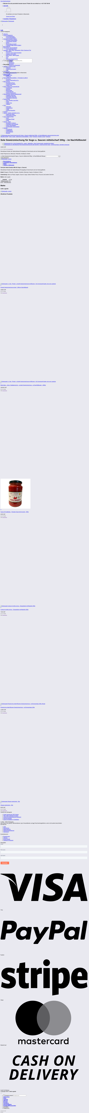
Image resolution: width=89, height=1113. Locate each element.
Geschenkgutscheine (11, 49)
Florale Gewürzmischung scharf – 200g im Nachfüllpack (14, 287)
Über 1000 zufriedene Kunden (10, 815)
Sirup (7, 56)
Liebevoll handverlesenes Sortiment (12, 817)
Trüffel (7, 109)
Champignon (9, 108)
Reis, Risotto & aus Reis (12, 100)
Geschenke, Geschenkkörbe (10, 47)
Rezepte (5, 45)
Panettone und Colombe (12, 124)
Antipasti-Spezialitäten (11, 40)
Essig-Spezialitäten (11, 37)
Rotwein (11, 60)
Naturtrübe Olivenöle (11, 96)
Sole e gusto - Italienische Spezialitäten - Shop (20, 136)
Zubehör (5, 128)
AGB (4, 826)
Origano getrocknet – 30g (7, 805)
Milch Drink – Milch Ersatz (12, 55)
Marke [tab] (5, 163)
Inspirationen (6, 71)
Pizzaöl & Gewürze (11, 84)
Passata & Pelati (10, 119)
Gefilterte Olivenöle (11, 95)
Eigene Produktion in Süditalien (11, 819)
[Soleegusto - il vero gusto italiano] (7, 21)
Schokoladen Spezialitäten (12, 126)
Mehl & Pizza (6, 81)
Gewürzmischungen (11, 69)
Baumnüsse (9, 90)
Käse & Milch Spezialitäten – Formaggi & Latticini (15, 77)
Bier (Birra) (8, 51)
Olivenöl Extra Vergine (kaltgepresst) (12, 94)
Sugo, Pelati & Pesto (8, 116)
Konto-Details (6, 839)
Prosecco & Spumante (14, 65)
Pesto (7, 120)
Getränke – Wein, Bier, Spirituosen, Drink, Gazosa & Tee (17, 50)
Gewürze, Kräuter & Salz (9, 66)
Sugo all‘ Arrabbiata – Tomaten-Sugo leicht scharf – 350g (15, 511)
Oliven (7, 42)
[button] (5, 5)
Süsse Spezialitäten (11, 125)
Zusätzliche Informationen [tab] (10, 162)
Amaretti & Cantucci (11, 123)
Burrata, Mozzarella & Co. (12, 80)
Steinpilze (8, 106)
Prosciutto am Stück (11, 115)
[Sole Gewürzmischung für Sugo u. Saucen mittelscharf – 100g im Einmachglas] (36, 144)
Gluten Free (9, 85)
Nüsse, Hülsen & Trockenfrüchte (11, 86)
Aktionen (5, 34)
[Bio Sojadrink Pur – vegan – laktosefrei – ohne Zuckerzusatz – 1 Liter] (28, 143)
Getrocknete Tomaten (11, 41)
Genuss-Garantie (7, 818)
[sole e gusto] (6, 159)
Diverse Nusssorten (11, 92)
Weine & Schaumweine (12, 59)
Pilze (4, 105)
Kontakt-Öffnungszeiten (9, 56)
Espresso (8, 76)
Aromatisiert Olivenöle (11, 97)
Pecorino (8, 79)
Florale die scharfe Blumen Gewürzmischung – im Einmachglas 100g (18, 707)
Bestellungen (6, 836)
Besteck (8, 133)
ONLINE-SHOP (4, 136)
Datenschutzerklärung (8, 830)
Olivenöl (5, 41)
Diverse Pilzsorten (10, 110)
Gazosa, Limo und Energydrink (13, 52)
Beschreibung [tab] (7, 161)
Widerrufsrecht (6, 829)
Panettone (6, 49)
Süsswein (11, 64)
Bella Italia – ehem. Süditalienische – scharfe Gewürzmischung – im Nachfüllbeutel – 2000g (23, 385)
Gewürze (8, 67)
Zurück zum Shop (10, 16)
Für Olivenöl (9, 129)
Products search (9, 1095)
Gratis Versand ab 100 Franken (11, 814)
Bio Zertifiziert (6, 46)
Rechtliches (6, 828)
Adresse (5, 837)
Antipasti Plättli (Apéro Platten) (13, 45)
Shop (4, 1098)
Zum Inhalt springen (5, 1)
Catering (5, 37)
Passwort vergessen (8, 840)
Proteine (5, 111)
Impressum (6, 831)
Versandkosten (10, 149)
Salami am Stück (10, 114)
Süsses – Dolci (7, 121)
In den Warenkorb (4, 157)
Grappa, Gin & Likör (11, 54)
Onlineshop (6, 29)
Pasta (7, 101)
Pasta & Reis (6, 99)
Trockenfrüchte (9, 91)
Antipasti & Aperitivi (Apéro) (10, 39)
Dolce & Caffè (6, 74)
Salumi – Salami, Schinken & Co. (11, 113)
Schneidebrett (9, 131)
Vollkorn (8, 104)
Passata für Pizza (10, 82)
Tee (7, 57)
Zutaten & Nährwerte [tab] (8, 165)
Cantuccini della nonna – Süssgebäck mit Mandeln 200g (14, 609)
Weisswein (11, 62)
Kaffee (7, 75)
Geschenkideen (7, 1104)
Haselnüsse (9, 87)
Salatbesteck (9, 130)
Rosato (10, 61)
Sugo (7, 118)
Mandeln (8, 89)
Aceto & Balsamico (8, 35)
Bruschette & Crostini (11, 44)
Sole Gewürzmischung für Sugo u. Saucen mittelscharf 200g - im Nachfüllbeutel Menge (23, 156)
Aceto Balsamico (10, 36)
